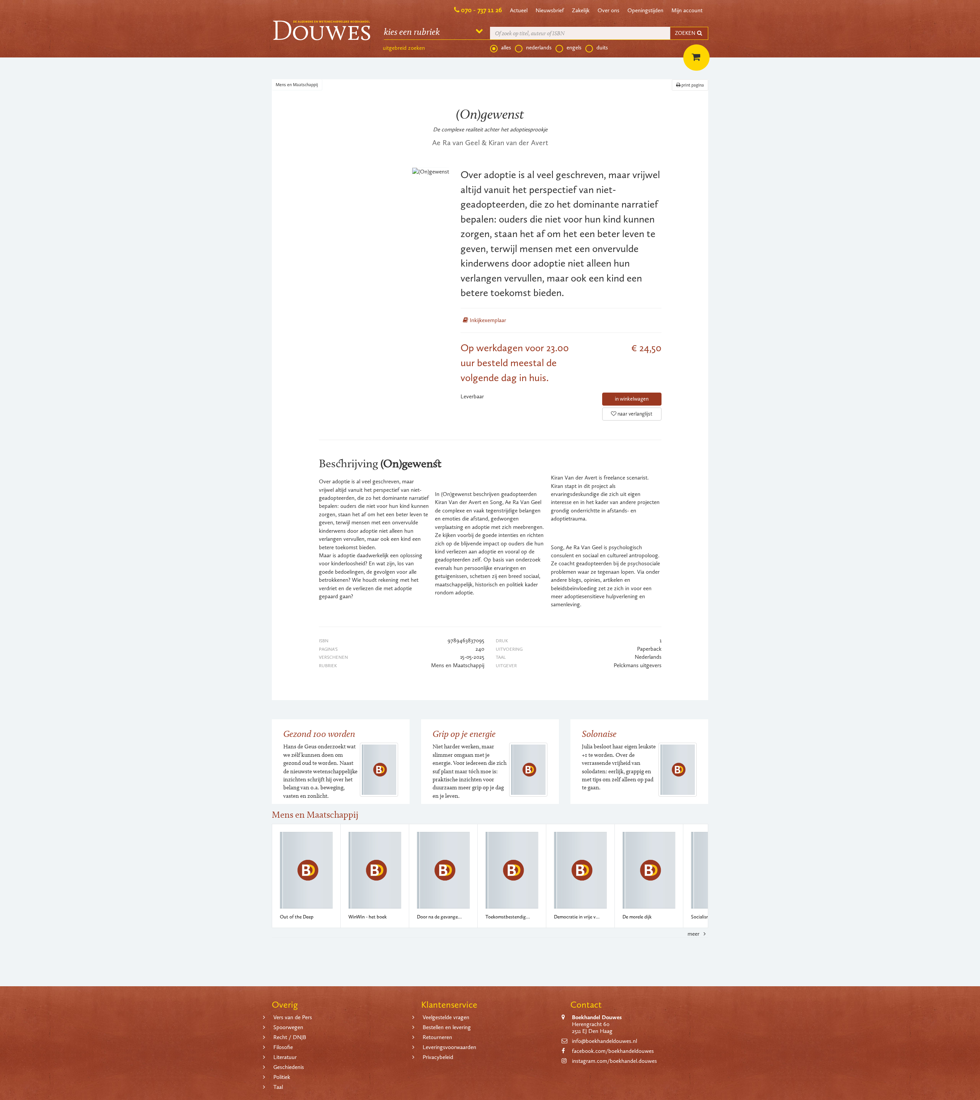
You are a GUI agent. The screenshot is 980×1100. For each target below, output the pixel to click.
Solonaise (599, 733)
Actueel (519, 10)
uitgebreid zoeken (404, 47)
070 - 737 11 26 (481, 10)
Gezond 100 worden (319, 733)
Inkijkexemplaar (487, 320)
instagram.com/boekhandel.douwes (614, 1060)
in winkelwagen (631, 399)
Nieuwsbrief (550, 10)
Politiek (281, 1077)
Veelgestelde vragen (446, 1017)
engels (574, 47)
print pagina (692, 85)
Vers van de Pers (292, 1017)
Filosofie (283, 1047)
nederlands (539, 47)
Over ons (608, 10)
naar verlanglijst (634, 414)
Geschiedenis (288, 1067)
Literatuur (285, 1057)
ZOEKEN (685, 33)
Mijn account (686, 10)
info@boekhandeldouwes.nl (604, 1041)
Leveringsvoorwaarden (449, 1047)
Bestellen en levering (447, 1027)
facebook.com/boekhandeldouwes (613, 1051)
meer (694, 933)
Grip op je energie (464, 733)
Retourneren (437, 1037)
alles (506, 47)
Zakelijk (581, 10)
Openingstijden (645, 10)
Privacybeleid (438, 1057)
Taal (278, 1087)
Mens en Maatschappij (297, 84)
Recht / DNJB (289, 1037)
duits (602, 47)
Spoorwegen (288, 1027)
